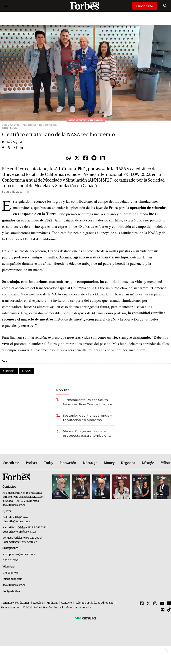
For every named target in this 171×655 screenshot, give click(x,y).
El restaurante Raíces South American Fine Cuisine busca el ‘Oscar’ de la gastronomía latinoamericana (88, 402)
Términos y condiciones (15, 603)
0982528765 (10, 572)
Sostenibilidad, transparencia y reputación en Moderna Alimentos (87, 417)
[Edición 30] (81, 486)
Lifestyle (148, 463)
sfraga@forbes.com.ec (24, 542)
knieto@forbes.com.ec (23, 531)
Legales (38, 603)
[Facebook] (85, 158)
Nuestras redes (10, 607)
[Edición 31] (61, 486)
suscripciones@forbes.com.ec (19, 554)
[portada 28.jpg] (121, 486)
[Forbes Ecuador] (85, 5)
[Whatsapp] (68, 158)
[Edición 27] (141, 486)
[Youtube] (162, 603)
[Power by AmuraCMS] (85, 618)
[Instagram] (155, 603)
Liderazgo (90, 463)
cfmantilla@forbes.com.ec (17, 521)
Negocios (128, 463)
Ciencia (9, 371)
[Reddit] (94, 158)
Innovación (68, 463)
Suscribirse (144, 6)
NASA (26, 371)
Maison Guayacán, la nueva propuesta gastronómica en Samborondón (85, 433)
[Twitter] (77, 158)
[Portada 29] (101, 486)
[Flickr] (163, 610)
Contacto (66, 603)
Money (109, 463)
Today (48, 463)
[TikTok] (169, 610)
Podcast (31, 463)
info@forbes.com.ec (14, 505)
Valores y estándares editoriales (94, 603)
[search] (165, 6)
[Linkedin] (102, 158)
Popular (62, 390)
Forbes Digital (12, 142)
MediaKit (52, 603)
